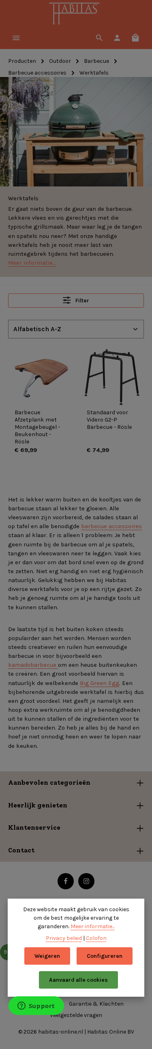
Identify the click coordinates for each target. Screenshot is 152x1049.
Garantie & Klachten (96, 1003)
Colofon (96, 938)
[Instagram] (86, 881)
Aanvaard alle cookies (78, 979)
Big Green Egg (99, 683)
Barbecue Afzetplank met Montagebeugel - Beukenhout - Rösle (37, 427)
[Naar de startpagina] (76, 14)
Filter (81, 300)
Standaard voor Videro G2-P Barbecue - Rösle (109, 419)
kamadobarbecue (33, 664)
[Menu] (16, 38)
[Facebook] (66, 881)
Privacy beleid (64, 938)
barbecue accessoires (111, 526)
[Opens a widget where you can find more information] (36, 1006)
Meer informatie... (32, 262)
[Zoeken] (99, 38)
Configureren (104, 956)
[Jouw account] (117, 38)
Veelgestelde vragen (76, 1015)
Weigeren (47, 956)
